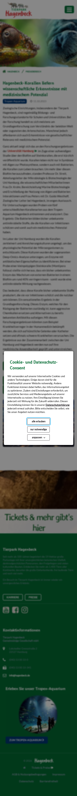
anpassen (37, 437)
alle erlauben (38, 421)
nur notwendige (38, 429)
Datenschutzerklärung (58, 404)
